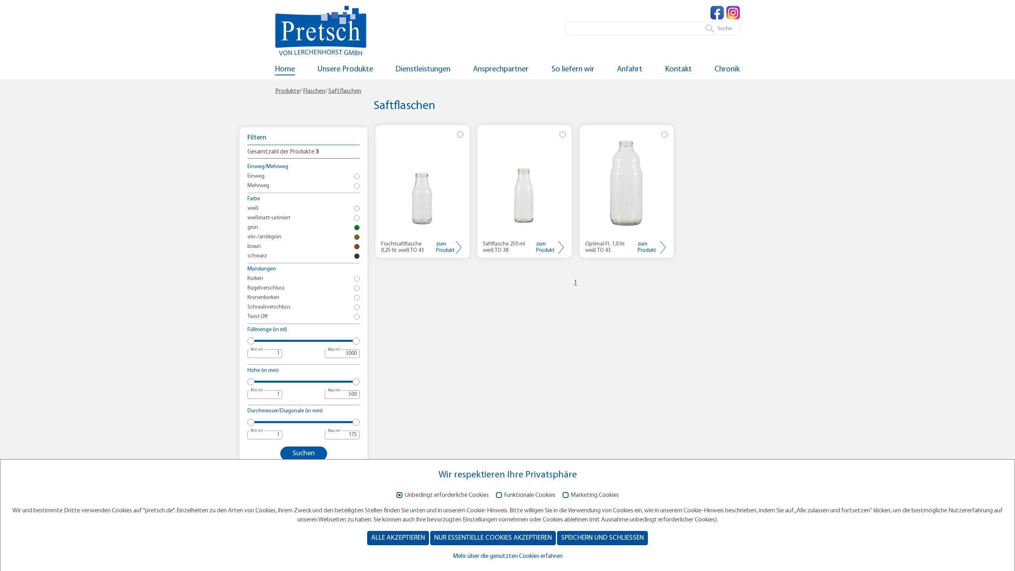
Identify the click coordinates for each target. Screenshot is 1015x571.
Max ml (334, 349)
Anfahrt (629, 69)
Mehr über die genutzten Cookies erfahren (508, 556)
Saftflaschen (344, 91)
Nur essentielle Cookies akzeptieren (493, 538)
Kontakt (678, 69)
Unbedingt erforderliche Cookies (446, 495)
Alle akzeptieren (398, 538)
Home (285, 69)
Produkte (287, 91)
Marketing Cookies (595, 495)
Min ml (257, 349)
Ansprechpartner (501, 69)
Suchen (304, 453)
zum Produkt (445, 247)
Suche (725, 29)
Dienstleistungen (423, 69)
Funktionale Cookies (529, 495)
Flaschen (314, 91)
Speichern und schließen (602, 538)
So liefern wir (573, 69)
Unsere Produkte (345, 69)
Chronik (727, 69)
